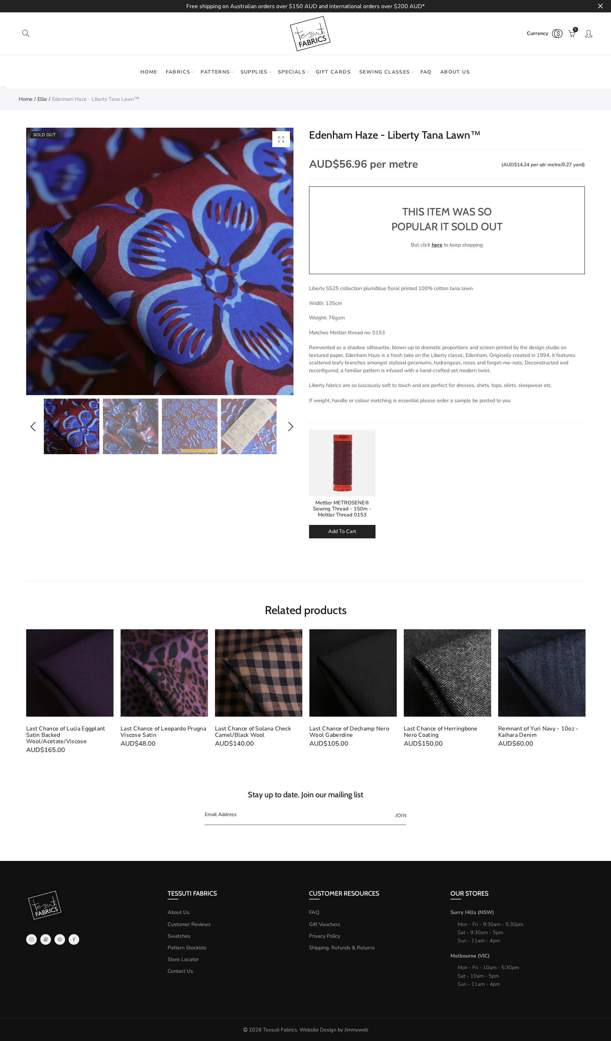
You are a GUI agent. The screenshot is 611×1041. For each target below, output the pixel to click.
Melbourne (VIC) (470, 955)
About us (455, 72)
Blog (45, 939)
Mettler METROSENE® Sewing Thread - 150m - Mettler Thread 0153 (342, 509)
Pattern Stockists (187, 947)
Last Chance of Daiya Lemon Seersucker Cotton (535, 731)
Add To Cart (342, 531)
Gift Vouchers (324, 924)
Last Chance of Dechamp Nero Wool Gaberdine (255, 731)
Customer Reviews (189, 924)
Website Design (317, 1029)
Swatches (179, 935)
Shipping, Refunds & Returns (342, 947)
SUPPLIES (254, 72)
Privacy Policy (324, 935)
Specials (292, 72)
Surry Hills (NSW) (472, 912)
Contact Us (180, 971)
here (437, 244)
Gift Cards (333, 72)
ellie (42, 99)
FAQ (426, 72)
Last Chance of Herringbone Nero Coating (346, 731)
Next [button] (290, 426)
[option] (159, 261)
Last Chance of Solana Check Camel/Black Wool (159, 731)
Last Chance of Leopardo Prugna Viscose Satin (69, 731)
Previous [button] (32, 426)
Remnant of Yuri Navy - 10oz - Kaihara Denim (444, 731)
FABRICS (178, 72)
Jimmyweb (356, 1029)
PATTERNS (215, 72)
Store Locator (183, 959)
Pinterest (59, 939)
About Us (179, 912)
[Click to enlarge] (281, 139)
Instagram (31, 939)
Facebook (74, 939)
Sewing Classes (384, 72)
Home (148, 72)
